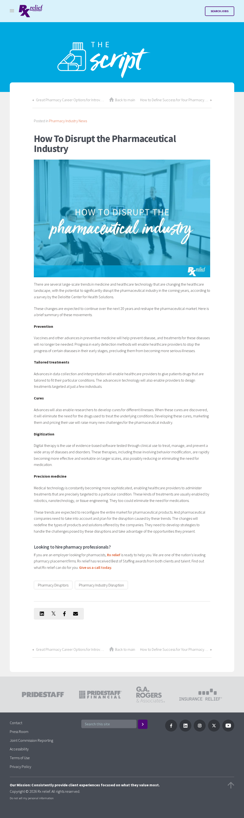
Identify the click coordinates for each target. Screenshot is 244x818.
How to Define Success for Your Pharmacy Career (174, 99)
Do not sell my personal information (32, 798)
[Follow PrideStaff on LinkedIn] (185, 730)
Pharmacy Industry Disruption (101, 585)
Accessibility (19, 749)
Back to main (125, 99)
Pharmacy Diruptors (53, 585)
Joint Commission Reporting (31, 740)
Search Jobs (220, 11)
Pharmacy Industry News (68, 120)
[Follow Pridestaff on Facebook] (171, 730)
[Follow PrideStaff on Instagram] (200, 730)
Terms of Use (20, 757)
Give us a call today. (95, 567)
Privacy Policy (20, 766)
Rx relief (113, 554)
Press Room (19, 731)
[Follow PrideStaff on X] (214, 730)
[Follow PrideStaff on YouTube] (228, 730)
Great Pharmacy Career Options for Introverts (70, 99)
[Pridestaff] (31, 11)
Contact (16, 722)
